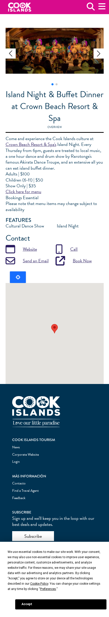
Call (74, 249)
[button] (11, 53)
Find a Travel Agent (25, 490)
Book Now (82, 260)
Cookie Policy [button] (39, 583)
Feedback (18, 498)
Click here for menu (23, 191)
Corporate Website (25, 454)
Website (30, 249)
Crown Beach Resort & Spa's (31, 144)
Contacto (19, 483)
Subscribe (33, 536)
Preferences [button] (48, 589)
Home (19, 7)
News (16, 447)
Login (16, 461)
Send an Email (36, 260)
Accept (27, 604)
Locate (18, 277)
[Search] (91, 8)
